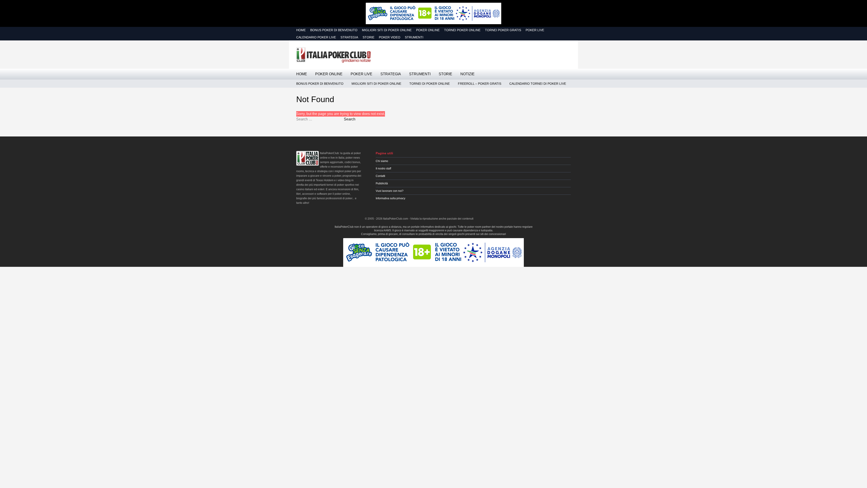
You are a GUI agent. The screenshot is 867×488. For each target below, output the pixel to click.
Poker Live (535, 30)
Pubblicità (382, 183)
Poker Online (428, 30)
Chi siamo (382, 161)
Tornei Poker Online (462, 30)
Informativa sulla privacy (390, 198)
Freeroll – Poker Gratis (479, 83)
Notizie (467, 74)
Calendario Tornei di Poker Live (537, 83)
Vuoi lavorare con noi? (389, 190)
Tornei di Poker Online (429, 83)
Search (349, 119)
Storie (368, 37)
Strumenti (414, 37)
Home (301, 30)
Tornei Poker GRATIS (503, 30)
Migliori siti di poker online (387, 30)
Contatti (380, 176)
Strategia (349, 37)
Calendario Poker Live (316, 37)
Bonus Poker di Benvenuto (333, 30)
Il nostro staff (383, 168)
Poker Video (389, 37)
